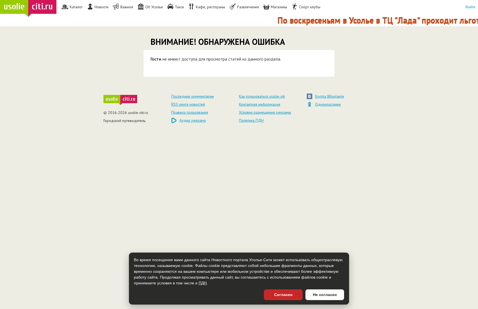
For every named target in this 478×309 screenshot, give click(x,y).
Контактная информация (259, 104)
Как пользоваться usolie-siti (262, 96)
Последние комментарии (192, 96)
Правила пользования (189, 112)
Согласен (283, 294)
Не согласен (325, 294)
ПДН (203, 283)
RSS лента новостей (188, 104)
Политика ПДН (251, 120)
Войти (470, 6)
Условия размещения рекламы (265, 112)
